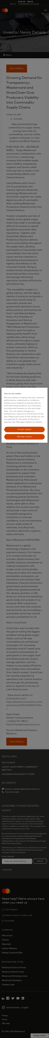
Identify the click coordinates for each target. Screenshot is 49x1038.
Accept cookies (24, 429)
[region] (24, 415)
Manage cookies (24, 437)
